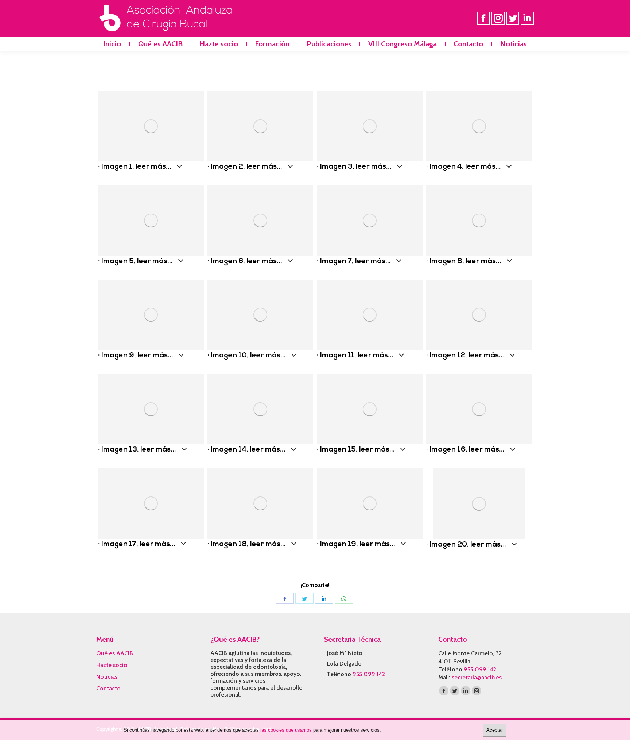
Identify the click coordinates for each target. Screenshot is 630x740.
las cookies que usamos (286, 730)
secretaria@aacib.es (477, 677)
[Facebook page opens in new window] (483, 18)
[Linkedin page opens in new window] (527, 18)
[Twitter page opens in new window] (512, 18)
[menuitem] (112, 44)
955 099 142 (369, 674)
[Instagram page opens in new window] (498, 18)
